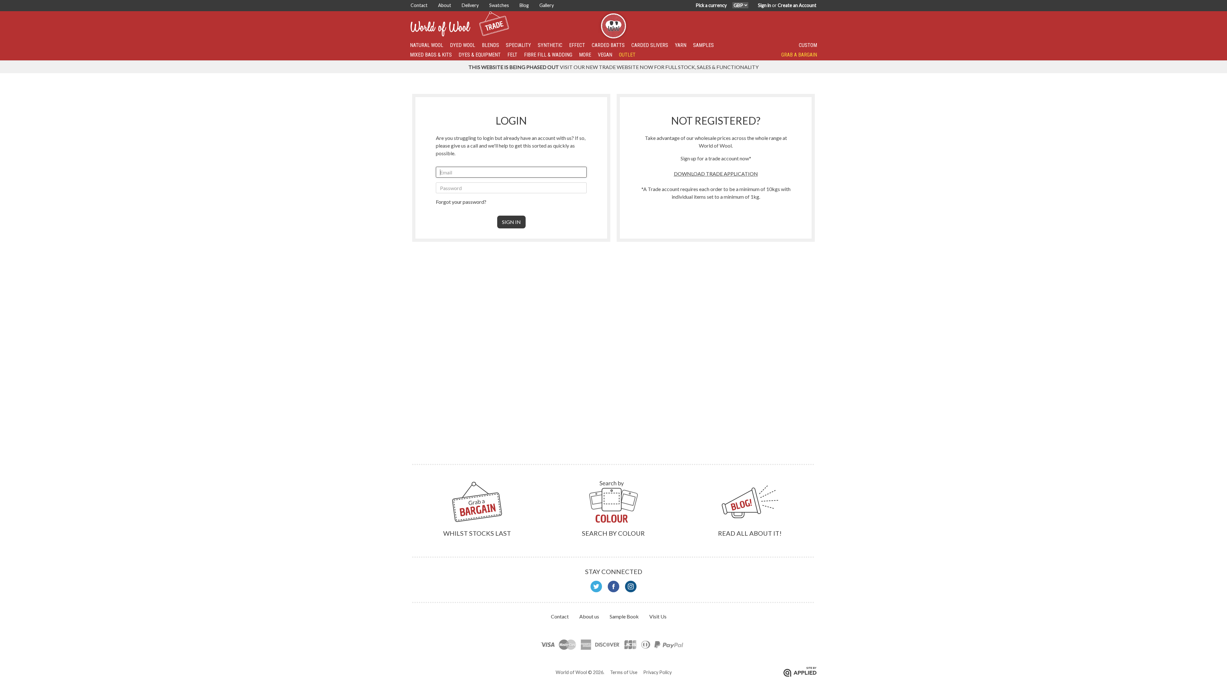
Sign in (764, 5)
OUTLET (627, 55)
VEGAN (605, 55)
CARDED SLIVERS (649, 45)
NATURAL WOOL (426, 45)
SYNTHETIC (550, 45)
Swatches (499, 5)
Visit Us (658, 616)
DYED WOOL (462, 45)
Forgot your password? (461, 202)
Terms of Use (623, 672)
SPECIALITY (518, 45)
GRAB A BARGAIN (799, 55)
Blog (525, 5)
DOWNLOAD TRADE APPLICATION (716, 174)
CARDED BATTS (608, 45)
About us (589, 616)
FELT (512, 55)
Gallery (546, 5)
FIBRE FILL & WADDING (548, 55)
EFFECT (577, 45)
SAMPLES (703, 45)
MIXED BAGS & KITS (431, 55)
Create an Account (797, 5)
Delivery (471, 5)
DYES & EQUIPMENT (480, 55)
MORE (585, 55)
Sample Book (625, 616)
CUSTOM (808, 45)
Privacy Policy (657, 672)
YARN (680, 45)
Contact (419, 5)
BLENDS (490, 45)
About (445, 5)
